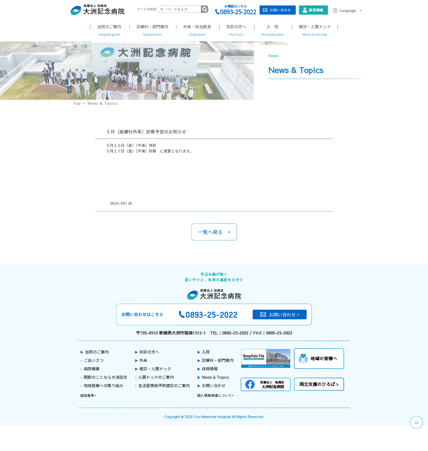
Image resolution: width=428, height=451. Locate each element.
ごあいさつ (92, 360)
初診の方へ (147, 352)
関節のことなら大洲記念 (103, 377)
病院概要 (90, 369)
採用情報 (316, 9)
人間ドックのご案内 (154, 377)
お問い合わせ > (284, 314)
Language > (351, 10)
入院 (203, 352)
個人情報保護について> (215, 395)
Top (77, 103)
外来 (141, 360)
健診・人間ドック (153, 369)
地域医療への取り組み (101, 385)
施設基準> (88, 395)
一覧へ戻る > (214, 231)
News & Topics (213, 377)
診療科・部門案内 (215, 360)
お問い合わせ (280, 9)
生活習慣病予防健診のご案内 (162, 385)
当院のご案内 (94, 352)
